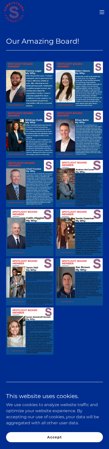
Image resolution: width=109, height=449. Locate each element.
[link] (14, 12)
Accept (54, 437)
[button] (102, 12)
